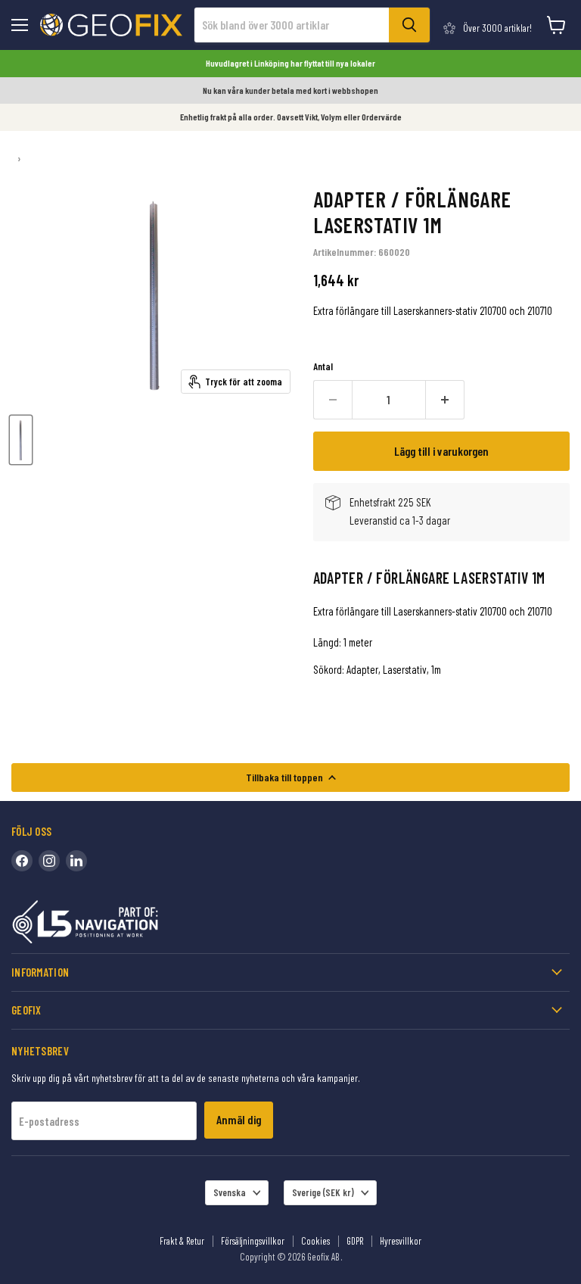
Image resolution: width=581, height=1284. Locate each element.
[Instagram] (49, 860)
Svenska (229, 1192)
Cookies (315, 1241)
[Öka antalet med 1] (445, 399)
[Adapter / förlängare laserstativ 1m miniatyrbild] (21, 440)
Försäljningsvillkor (252, 1241)
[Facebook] (22, 860)
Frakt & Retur (182, 1241)
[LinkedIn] (76, 860)
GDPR (354, 1241)
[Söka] (409, 25)
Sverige (323, 1192)
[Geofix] (117, 924)
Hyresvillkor (400, 1241)
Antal (323, 366)
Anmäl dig (238, 1119)
